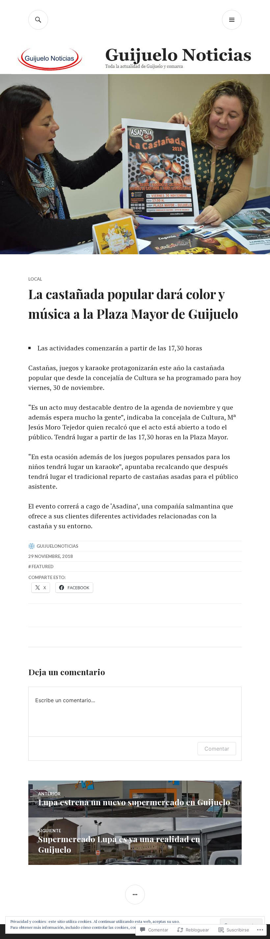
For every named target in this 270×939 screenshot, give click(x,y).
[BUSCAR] (38, 20)
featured (43, 566)
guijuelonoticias (57, 546)
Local (35, 279)
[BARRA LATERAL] (135, 894)
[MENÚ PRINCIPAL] (232, 20)
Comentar (216, 748)
